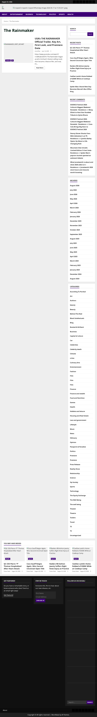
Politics (52, 14)
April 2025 (73, 256)
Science (73, 478)
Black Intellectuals (77, 318)
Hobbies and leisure (77, 411)
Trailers (8, 60)
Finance (73, 389)
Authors (73, 300)
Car (71, 340)
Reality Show (75, 469)
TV (12, 60)
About (4, 14)
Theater (73, 509)
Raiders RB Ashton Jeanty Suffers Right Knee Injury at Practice (80, 68)
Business (29, 14)
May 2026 (73, 199)
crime (72, 358)
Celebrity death (76, 349)
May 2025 (73, 252)
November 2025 (76, 225)
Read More (40, 68)
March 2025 (74, 261)
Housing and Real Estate (79, 416)
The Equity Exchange (78, 495)
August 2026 (74, 186)
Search (73, 29)
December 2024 (75, 274)
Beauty (72, 309)
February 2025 (75, 265)
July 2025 (73, 243)
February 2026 (75, 212)
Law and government (78, 420)
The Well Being (75, 500)
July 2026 (73, 190)
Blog (71, 323)
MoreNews (55, 715)
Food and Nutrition (77, 398)
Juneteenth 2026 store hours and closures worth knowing (81, 169)
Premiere (73, 456)
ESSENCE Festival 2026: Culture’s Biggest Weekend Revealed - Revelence (80, 107)
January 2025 (75, 270)
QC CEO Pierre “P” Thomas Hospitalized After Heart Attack (80, 50)
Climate (73, 354)
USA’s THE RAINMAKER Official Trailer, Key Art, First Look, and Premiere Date (18, 53)
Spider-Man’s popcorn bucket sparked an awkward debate (80, 155)
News (72, 433)
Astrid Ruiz (37, 51)
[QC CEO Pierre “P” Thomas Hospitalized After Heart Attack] (14, 554)
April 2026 (73, 203)
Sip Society (74, 482)
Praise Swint (7, 571)
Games (72, 402)
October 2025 (75, 230)
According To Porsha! (78, 292)
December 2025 (75, 221)
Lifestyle (73, 425)
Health (70, 14)
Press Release (75, 464)
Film (71, 376)
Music (72, 429)
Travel (72, 522)
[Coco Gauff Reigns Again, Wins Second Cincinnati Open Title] (37, 554)
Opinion (73, 442)
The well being (75, 504)
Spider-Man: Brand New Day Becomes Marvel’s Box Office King (80, 89)
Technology (41, 14)
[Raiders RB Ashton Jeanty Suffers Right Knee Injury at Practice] (59, 554)
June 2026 (73, 194)
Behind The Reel (76, 314)
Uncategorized (75, 535)
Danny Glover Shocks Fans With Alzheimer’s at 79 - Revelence (80, 136)
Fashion (73, 371)
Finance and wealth (77, 394)
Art (71, 296)
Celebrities (74, 345)
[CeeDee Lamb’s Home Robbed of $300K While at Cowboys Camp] (82, 554)
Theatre (73, 513)
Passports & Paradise (78, 447)
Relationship (75, 473)
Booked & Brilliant (77, 327)
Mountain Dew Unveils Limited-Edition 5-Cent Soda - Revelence (81, 150)
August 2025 (74, 239)
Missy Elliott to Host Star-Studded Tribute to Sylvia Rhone (81, 112)
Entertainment (16, 14)
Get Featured (8, 595)
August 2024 (74, 279)
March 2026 (74, 208)
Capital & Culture (76, 336)
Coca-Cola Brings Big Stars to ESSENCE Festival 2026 (81, 126)
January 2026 (75, 217)
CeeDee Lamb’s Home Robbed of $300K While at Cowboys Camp (81, 78)
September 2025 (76, 234)
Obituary (73, 438)
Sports (62, 14)
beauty (72, 305)
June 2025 (73, 248)
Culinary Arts (75, 363)
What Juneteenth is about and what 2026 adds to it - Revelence (81, 164)
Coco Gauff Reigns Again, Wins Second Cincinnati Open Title (35, 566)
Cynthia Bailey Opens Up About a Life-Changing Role (81, 141)
